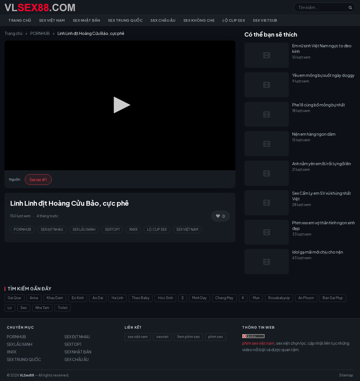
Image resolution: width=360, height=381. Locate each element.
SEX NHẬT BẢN (77, 351)
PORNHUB (40, 33)
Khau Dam (55, 298)
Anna (34, 298)
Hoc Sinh (165, 298)
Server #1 (38, 179)
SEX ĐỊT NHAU (52, 229)
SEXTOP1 (112, 229)
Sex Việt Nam (52, 20)
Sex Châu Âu (163, 20)
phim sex (215, 337)
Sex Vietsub (265, 20)
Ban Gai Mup (333, 298)
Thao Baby (140, 298)
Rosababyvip (279, 298)
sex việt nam (138, 337)
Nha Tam (42, 308)
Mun (256, 298)
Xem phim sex (188, 337)
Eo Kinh (78, 298)
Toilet (63, 308)
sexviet (162, 337)
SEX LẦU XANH (84, 229)
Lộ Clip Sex (233, 20)
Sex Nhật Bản (86, 20)
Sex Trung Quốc (125, 20)
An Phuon (306, 298)
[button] (120, 105)
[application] (119, 106)
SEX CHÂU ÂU (76, 359)
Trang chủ (19, 20)
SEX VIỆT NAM (187, 229)
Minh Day (199, 298)
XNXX (133, 229)
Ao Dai (98, 298)
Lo (10, 308)
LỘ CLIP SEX (157, 229)
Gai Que (14, 298)
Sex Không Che (199, 20)
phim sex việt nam (258, 343)
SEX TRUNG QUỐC (24, 359)
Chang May (224, 298)
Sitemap (346, 375)
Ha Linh (117, 298)
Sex (24, 308)
